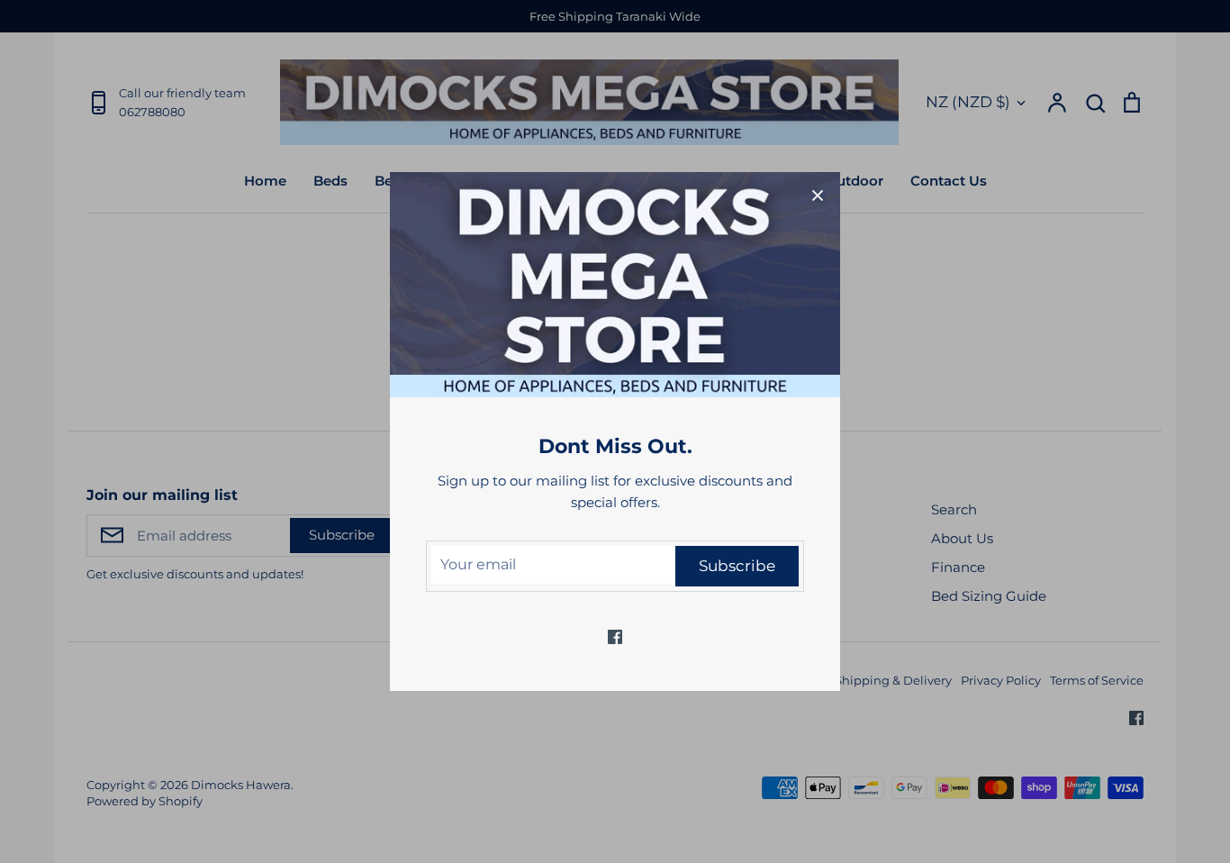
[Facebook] (615, 637)
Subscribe (737, 566)
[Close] (817, 194)
